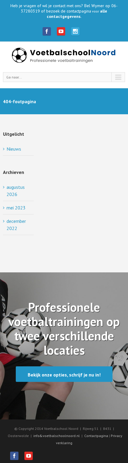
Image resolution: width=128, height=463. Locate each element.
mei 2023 (16, 208)
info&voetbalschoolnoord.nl (56, 435)
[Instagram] (75, 31)
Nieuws (14, 149)
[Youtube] (61, 31)
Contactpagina (96, 435)
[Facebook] (47, 31)
